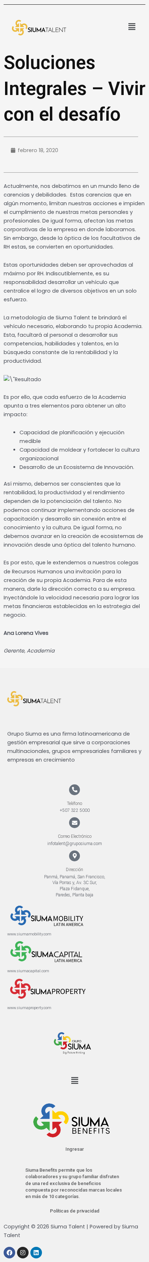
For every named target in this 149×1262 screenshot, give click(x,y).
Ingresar (74, 1149)
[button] (132, 27)
